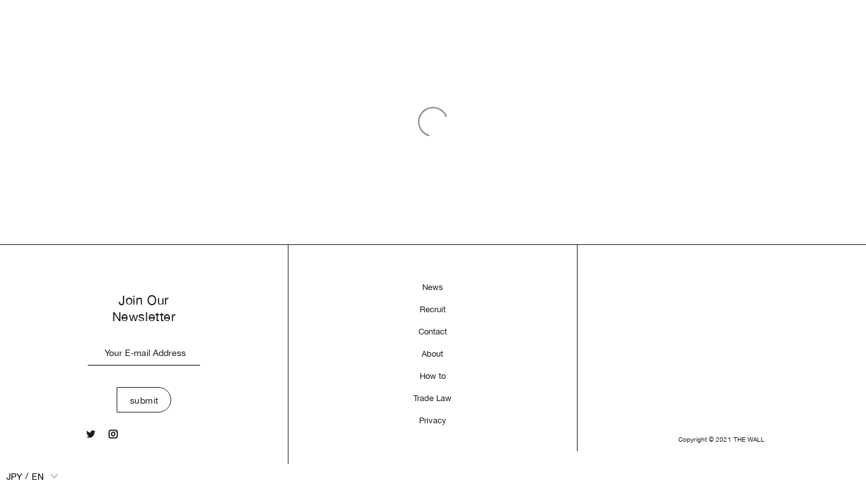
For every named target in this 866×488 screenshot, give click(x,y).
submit (144, 400)
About (432, 354)
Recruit (433, 309)
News (432, 287)
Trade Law (432, 398)
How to (433, 376)
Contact (432, 331)
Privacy (432, 420)
